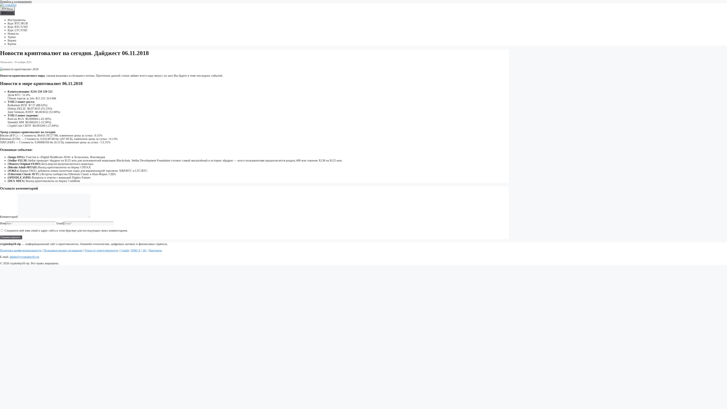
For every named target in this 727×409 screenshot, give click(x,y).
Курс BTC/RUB (18, 23)
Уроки (12, 37)
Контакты (155, 250)
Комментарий (9, 216)
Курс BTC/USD (18, 26)
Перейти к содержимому (16, 1)
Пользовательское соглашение (63, 250)
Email (59, 223)
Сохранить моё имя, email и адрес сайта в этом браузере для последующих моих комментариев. (66, 230)
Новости (13, 33)
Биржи (12, 40)
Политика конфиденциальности (20, 250)
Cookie (124, 250)
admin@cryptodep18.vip (24, 256)
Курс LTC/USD (17, 30)
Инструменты (17, 20)
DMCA (135, 250)
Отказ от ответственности (101, 250)
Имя (2, 223)
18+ (144, 250)
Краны (12, 43)
